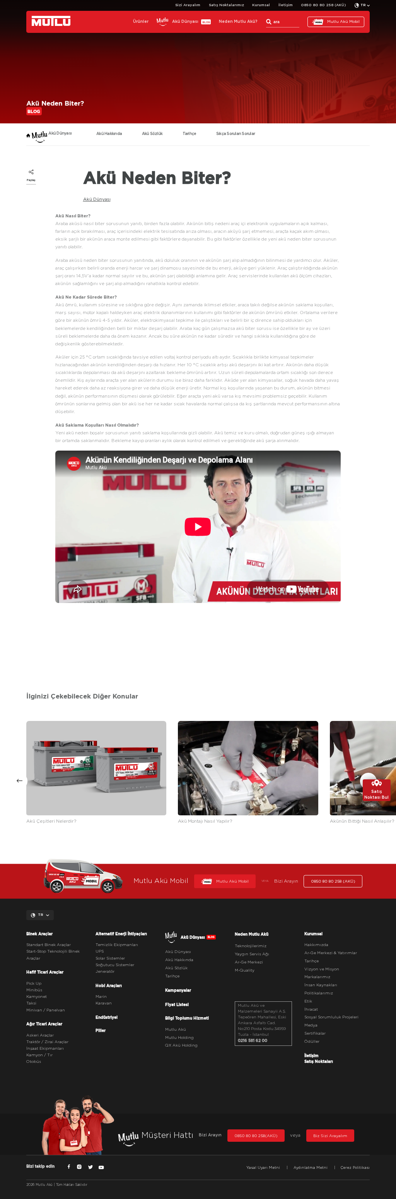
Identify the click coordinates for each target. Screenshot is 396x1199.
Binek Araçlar (39, 933)
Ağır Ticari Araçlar (44, 1023)
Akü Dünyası (97, 199)
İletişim (285, 5)
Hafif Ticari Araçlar (44, 972)
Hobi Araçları (109, 985)
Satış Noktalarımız (226, 5)
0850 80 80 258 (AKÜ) (323, 5)
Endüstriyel (107, 1017)
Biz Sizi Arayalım (330, 1136)
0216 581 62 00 (252, 1040)
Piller (101, 1030)
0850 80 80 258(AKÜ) (256, 1136)
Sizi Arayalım (187, 5)
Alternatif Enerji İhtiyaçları (121, 933)
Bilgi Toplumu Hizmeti (187, 1018)
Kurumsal (261, 5)
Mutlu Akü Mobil (343, 22)
